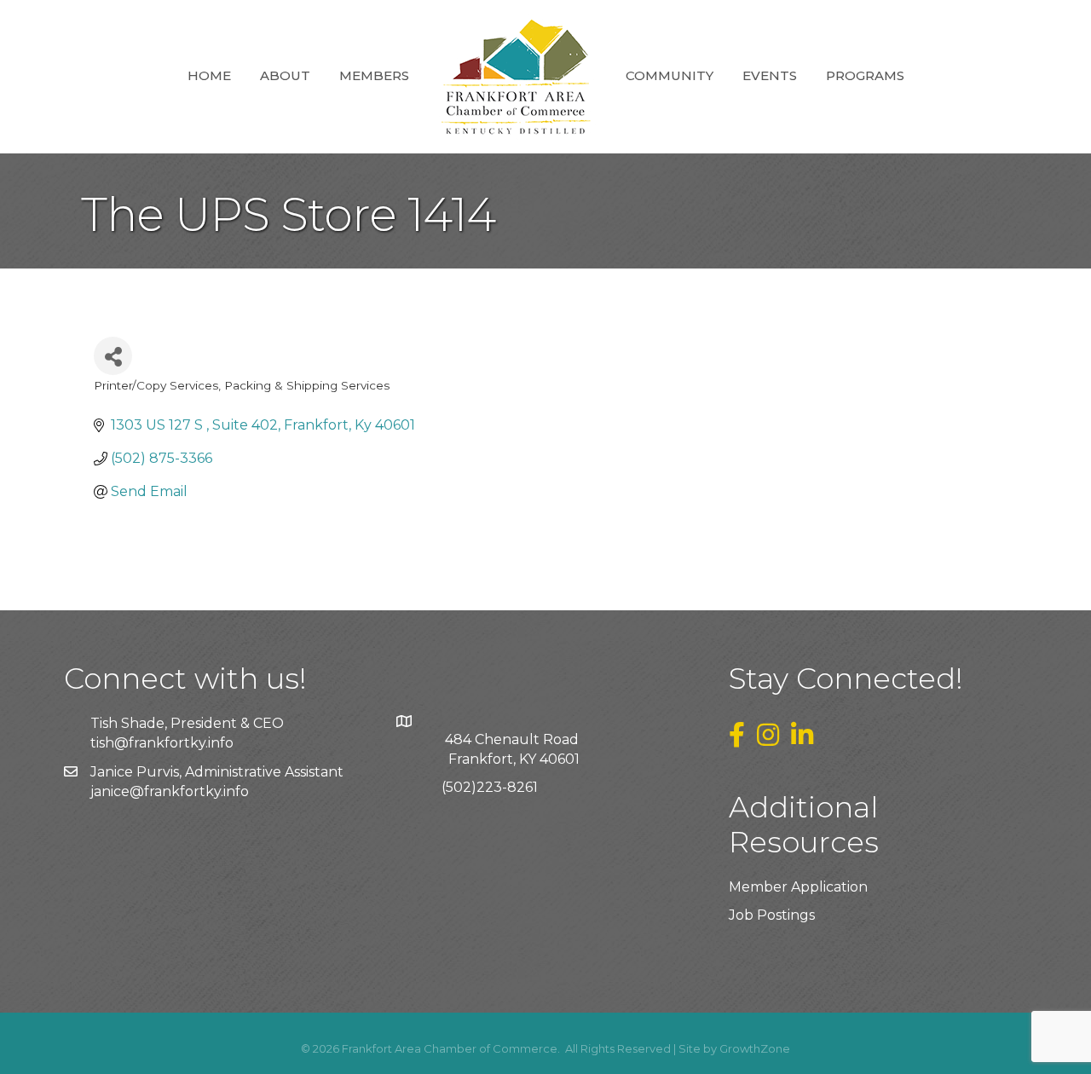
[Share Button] (113, 356)
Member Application (798, 887)
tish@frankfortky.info (162, 743)
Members (374, 75)
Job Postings (772, 915)
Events (769, 75)
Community (669, 75)
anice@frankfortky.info (171, 791)
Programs (865, 75)
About (285, 75)
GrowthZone (754, 1048)
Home (209, 75)
